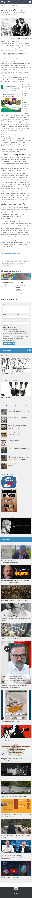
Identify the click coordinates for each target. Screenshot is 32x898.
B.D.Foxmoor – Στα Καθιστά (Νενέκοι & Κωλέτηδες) (14, 600)
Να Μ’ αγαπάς (5, 740)
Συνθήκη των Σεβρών (6, 265)
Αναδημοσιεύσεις (6, 5)
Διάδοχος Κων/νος (18, 261)
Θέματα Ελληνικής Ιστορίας (12, 253)
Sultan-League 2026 (7, 373)
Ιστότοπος (5, 320)
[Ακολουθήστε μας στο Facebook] (30, 350)
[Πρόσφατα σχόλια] (16, 405)
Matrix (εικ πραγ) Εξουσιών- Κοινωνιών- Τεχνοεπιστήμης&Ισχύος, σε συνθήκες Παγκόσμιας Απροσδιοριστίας (14, 857)
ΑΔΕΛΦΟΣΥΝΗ (5, 398)
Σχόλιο (5, 304)
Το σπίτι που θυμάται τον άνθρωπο (10, 778)
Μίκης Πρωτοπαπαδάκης (20, 263)
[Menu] (30, 2)
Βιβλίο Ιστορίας (10, 261)
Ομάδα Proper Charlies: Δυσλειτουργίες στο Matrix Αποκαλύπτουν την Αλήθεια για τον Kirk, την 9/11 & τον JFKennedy (19, 457)
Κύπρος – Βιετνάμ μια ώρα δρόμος (10, 877)
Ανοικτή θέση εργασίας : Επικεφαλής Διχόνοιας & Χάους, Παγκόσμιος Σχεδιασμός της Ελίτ (17, 427)
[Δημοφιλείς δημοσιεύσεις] (6, 405)
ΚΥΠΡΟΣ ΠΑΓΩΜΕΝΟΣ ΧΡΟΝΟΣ (10, 721)
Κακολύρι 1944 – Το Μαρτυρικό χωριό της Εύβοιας (14, 796)
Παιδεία (14, 5)
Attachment (6, 325)
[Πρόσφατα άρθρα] (26, 405)
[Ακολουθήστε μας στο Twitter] (27, 350)
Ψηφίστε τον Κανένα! (13, 440)
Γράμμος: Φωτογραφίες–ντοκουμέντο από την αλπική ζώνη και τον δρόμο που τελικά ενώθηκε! (19, 411)
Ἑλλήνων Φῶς (6, 2)
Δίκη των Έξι (26, 261)
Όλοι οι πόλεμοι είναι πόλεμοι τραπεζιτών (19, 417)
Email (18, 314)
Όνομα (5, 314)
